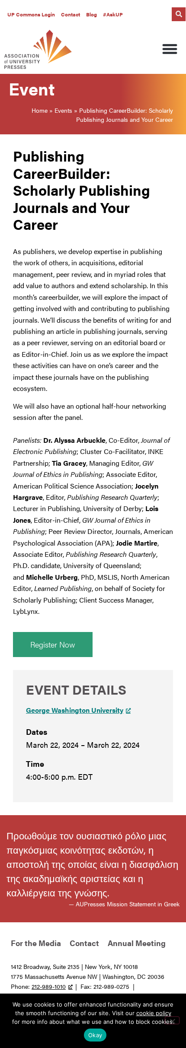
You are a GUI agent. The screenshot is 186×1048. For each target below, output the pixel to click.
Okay (95, 1035)
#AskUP (113, 14)
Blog (91, 14)
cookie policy (153, 1013)
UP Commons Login (31, 14)
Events (63, 110)
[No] (172, 1020)
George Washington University (74, 710)
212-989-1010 (49, 986)
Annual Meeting (137, 942)
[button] (179, 14)
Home (40, 110)
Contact (70, 14)
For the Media (36, 942)
